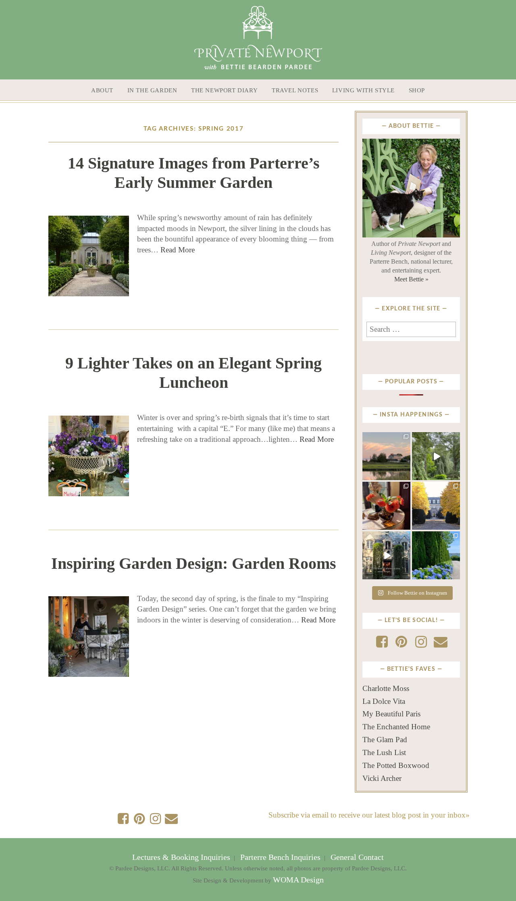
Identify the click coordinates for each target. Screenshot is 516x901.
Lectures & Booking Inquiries (182, 857)
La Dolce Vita (383, 701)
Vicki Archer (382, 778)
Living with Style (363, 90)
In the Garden (152, 90)
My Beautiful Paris (391, 714)
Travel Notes (295, 90)
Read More (177, 250)
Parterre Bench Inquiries (280, 857)
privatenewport (386, 440)
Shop (417, 90)
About (102, 90)
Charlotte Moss (385, 688)
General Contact (356, 857)
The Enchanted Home (396, 726)
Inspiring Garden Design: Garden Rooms (193, 563)
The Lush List (384, 752)
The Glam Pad (384, 739)
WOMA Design (298, 880)
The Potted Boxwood (395, 765)
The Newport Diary (224, 90)
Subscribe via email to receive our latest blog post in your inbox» (369, 815)
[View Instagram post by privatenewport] (406, 476)
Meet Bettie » (411, 279)
